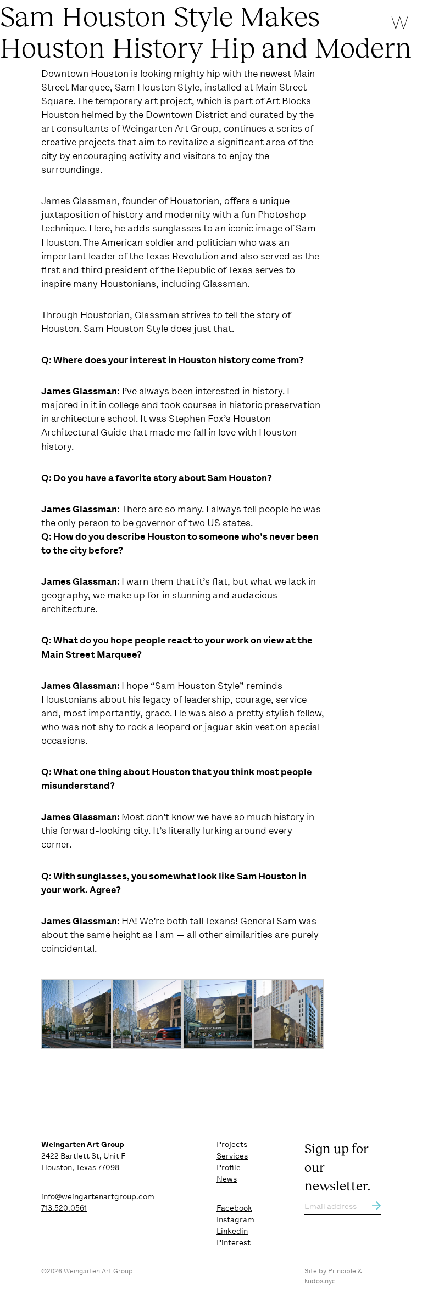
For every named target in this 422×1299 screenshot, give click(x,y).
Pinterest (233, 1242)
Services (232, 1156)
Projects (231, 1144)
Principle (342, 1271)
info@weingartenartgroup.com (97, 1196)
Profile (228, 1167)
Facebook (234, 1208)
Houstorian (194, 201)
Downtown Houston (85, 73)
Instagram (235, 1219)
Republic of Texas (215, 270)
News (226, 1179)
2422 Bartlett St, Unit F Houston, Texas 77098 (83, 1155)
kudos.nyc (320, 1281)
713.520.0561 (64, 1208)
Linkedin (232, 1231)
